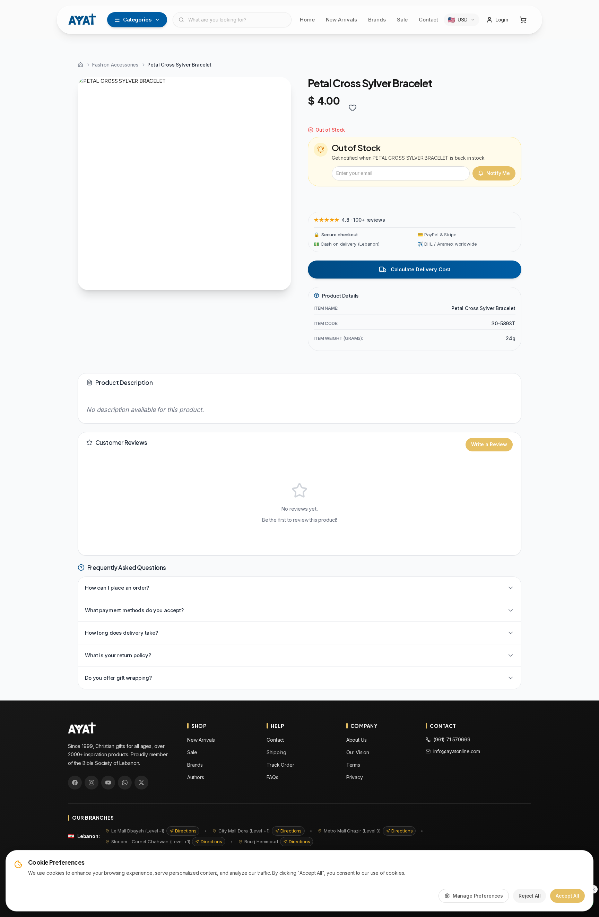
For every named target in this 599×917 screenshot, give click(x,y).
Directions (186, 831)
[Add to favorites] (352, 108)
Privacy (354, 777)
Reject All (530, 896)
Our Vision (358, 752)
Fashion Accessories (115, 65)
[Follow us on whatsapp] (125, 783)
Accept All (567, 896)
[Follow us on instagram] (91, 783)
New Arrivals (341, 19)
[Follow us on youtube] (108, 783)
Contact (428, 19)
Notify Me (498, 173)
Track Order (280, 765)
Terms (353, 765)
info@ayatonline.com (456, 751)
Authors (195, 777)
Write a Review (489, 444)
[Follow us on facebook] (75, 783)
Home (307, 19)
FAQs (272, 777)
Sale (402, 19)
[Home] (80, 65)
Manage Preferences (478, 896)
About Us (356, 740)
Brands (377, 19)
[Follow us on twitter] (141, 783)
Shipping (276, 752)
